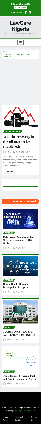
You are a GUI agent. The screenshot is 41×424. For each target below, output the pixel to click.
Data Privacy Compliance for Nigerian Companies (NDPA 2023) (18, 239)
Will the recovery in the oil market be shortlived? (18, 141)
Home (5, 52)
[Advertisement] (20, 80)
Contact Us (34, 418)
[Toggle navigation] (20, 42)
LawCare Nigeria (20, 25)
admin (9, 152)
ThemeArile (30, 410)
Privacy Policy (6, 418)
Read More (10, 171)
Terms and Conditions (19, 418)
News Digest (18, 410)
